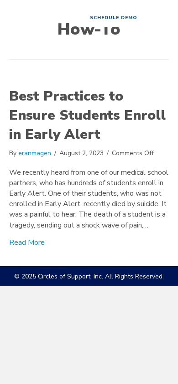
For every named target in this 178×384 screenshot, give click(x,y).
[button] (114, 18)
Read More (27, 242)
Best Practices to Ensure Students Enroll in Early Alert (87, 115)
